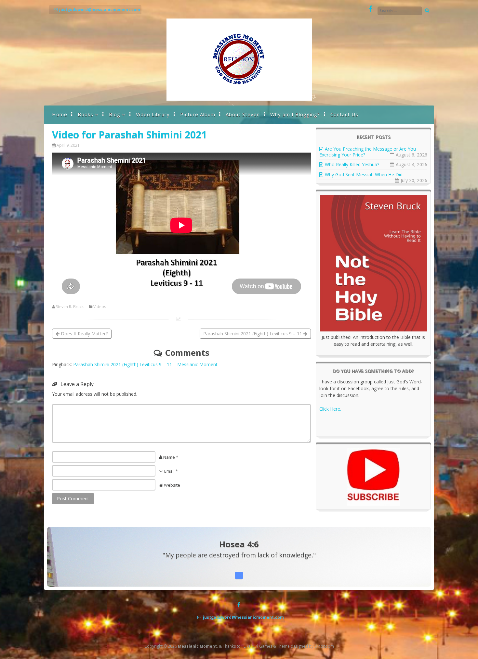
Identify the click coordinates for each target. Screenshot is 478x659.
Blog (114, 114)
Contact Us (344, 114)
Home (59, 114)
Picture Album (197, 114)
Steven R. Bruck (70, 307)
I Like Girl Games (257, 646)
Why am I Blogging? (295, 114)
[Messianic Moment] (239, 99)
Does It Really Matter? (84, 333)
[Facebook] (370, 9)
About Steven (243, 114)
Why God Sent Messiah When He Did (364, 174)
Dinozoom (324, 646)
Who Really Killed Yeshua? (352, 164)
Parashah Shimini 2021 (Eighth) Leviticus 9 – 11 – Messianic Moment (145, 364)
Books (85, 114)
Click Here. (330, 409)
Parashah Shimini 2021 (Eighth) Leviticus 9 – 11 (253, 333)
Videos (99, 307)
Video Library (153, 114)
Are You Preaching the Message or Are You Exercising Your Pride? (367, 152)
